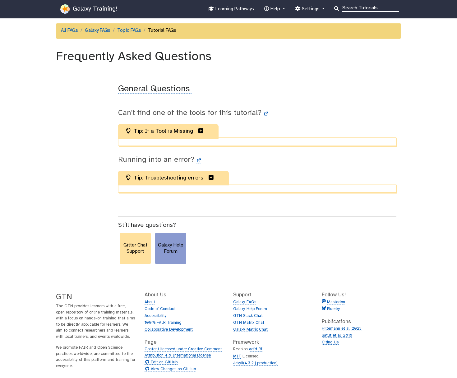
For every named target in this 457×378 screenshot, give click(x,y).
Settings (310, 10)
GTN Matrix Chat (248, 323)
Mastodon (336, 302)
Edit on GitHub (163, 362)
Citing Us (330, 342)
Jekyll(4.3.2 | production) (255, 363)
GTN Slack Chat (248, 316)
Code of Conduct (160, 309)
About (150, 302)
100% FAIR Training (163, 323)
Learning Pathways (234, 10)
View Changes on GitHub (172, 369)
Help (275, 10)
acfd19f (255, 349)
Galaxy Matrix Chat (250, 330)
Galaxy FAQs (97, 30)
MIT (237, 356)
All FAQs (69, 30)
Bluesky (333, 309)
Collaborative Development (169, 330)
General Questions (155, 88)
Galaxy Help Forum (250, 309)
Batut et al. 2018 (337, 335)
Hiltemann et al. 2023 (342, 329)
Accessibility (156, 316)
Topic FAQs (129, 30)
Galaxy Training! (94, 9)
